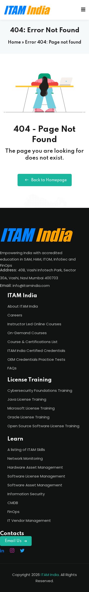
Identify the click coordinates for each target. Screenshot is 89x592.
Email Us (13, 541)
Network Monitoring (25, 458)
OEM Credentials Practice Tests (36, 359)
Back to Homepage (49, 180)
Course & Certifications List (32, 341)
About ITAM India (22, 306)
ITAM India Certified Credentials (36, 350)
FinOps (13, 511)
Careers (14, 315)
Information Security (26, 493)
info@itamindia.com (31, 285)
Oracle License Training (28, 417)
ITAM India (50, 574)
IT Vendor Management (29, 520)
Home (14, 42)
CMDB (12, 502)
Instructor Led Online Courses (34, 324)
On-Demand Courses (27, 332)
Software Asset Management (34, 485)
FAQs (12, 368)
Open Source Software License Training (43, 425)
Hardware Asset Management (35, 467)
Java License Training (26, 399)
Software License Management (36, 476)
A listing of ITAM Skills (26, 449)
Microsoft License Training (31, 408)
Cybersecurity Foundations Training (39, 390)
